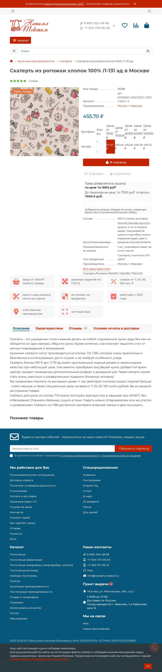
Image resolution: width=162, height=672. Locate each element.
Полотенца (17, 554)
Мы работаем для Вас (29, 467)
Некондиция (18, 618)
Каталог (17, 547)
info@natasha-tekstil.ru (103, 575)
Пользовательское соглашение (32, 474)
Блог (13, 538)
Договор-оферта (21, 480)
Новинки (89, 474)
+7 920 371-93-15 (98, 565)
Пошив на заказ (21, 506)
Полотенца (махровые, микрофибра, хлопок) (41, 565)
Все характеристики (96, 268)
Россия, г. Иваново (130, 105)
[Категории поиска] (14, 51)
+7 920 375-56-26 (97, 28)
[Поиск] (148, 51)
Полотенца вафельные (26, 559)
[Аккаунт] (149, 11)
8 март (87, 496)
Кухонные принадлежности (36, 61)
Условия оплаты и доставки (116, 328)
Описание (21, 328)
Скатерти (65, 61)
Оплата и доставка (23, 496)
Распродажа (92, 480)
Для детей (90, 512)
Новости (16, 533)
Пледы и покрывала (24, 597)
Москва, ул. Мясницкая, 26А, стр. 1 (111, 591)
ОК (148, 666)
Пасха (87, 506)
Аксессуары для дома (25, 607)
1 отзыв (32, 80)
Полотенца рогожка (24, 570)
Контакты (16, 512)
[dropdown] (13, 11)
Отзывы (77, 328)
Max (90, 570)
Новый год (90, 485)
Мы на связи (94, 616)
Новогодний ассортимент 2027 (64, 3)
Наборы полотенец (23, 575)
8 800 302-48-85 (96, 23)
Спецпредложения (100, 467)
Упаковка (16, 602)
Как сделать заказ (22, 522)
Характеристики (49, 328)
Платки (15, 581)
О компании (18, 490)
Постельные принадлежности (31, 591)
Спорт (87, 490)
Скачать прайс (20, 517)
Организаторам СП (23, 501)
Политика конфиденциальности (33, 485)
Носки (14, 613)
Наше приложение (96, 628)
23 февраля (91, 501)
